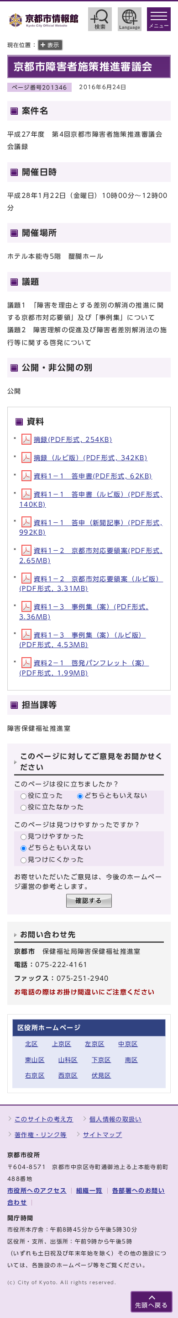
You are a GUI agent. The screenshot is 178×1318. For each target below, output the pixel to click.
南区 (131, 1060)
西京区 (68, 1076)
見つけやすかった (56, 836)
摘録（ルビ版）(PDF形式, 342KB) (90, 457)
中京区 (128, 1044)
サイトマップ (102, 1135)
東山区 (35, 1060)
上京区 (62, 1044)
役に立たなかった (56, 806)
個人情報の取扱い (115, 1119)
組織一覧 (89, 1191)
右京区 (35, 1076)
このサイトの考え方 (44, 1119)
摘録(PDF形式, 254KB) (73, 439)
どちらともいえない (116, 795)
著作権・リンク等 (41, 1135)
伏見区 (101, 1076)
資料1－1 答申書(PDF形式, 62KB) (93, 476)
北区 (31, 1044)
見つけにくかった (56, 859)
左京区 (95, 1044)
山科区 (68, 1060)
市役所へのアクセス (37, 1191)
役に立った (45, 795)
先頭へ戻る (151, 1305)
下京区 (101, 1060)
